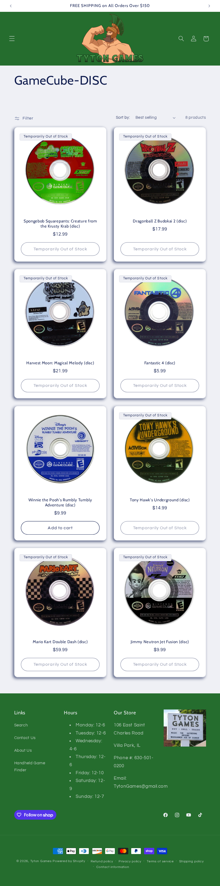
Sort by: (123, 118)
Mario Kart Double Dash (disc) (60, 641)
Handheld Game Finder (29, 766)
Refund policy (102, 861)
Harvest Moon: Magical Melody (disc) (60, 363)
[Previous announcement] (11, 6)
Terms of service (160, 861)
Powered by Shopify (69, 861)
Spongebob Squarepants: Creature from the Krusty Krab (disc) (60, 224)
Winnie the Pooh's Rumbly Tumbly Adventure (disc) (60, 502)
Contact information (112, 867)
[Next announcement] (209, 6)
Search (21, 725)
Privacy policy (130, 861)
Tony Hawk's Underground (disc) (160, 500)
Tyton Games (41, 861)
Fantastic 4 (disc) (159, 363)
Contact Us (25, 738)
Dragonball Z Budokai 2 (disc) (160, 221)
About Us (23, 750)
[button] (12, 39)
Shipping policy (191, 861)
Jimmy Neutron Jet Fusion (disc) (160, 641)
